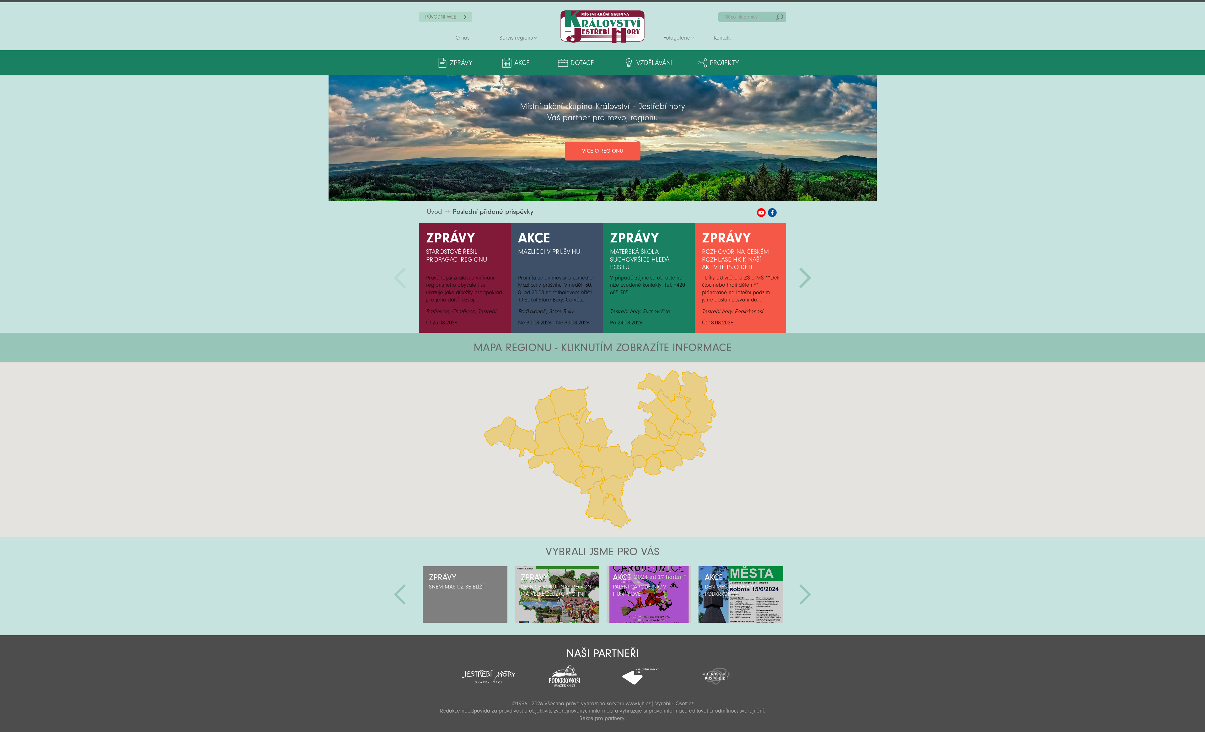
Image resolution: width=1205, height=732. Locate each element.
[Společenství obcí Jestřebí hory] (489, 672)
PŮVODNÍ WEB (441, 17)
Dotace (582, 63)
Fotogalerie (676, 38)
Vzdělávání (654, 63)
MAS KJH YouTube (761, 212)
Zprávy (461, 63)
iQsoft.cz (684, 703)
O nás (462, 38)
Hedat (779, 17)
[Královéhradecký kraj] (640, 673)
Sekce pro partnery (602, 718)
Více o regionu (602, 151)
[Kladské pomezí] (716, 673)
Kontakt (722, 38)
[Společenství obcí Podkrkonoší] (564, 674)
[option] (465, 278)
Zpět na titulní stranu (602, 26)
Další (805, 278)
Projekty (724, 63)
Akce (522, 63)
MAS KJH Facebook (772, 212)
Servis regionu (516, 38)
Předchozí (400, 278)
